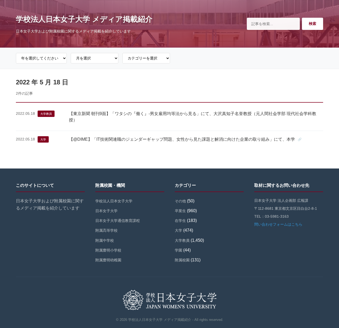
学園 (178, 250)
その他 (180, 201)
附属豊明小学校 (108, 250)
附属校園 (182, 260)
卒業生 (180, 211)
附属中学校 (104, 240)
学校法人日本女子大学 (113, 201)
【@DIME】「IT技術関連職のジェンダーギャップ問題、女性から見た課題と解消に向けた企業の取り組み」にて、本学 (182, 139)
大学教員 (46, 113)
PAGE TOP (327, 313)
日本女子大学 (106, 211)
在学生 (180, 220)
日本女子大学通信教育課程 (117, 220)
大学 (43, 139)
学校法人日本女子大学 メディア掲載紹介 (84, 19)
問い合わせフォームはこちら (278, 224)
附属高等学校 (106, 230)
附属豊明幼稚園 (108, 260)
